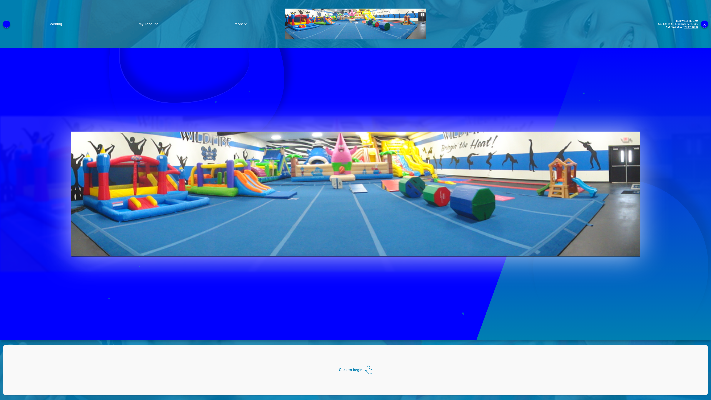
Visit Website (691, 26)
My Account (148, 24)
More (239, 24)
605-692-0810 (674, 26)
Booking (55, 24)
